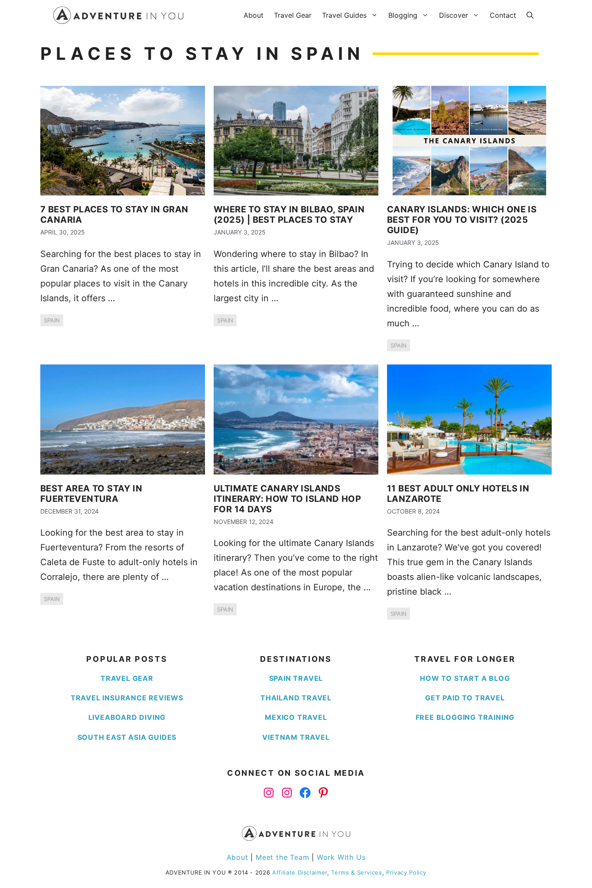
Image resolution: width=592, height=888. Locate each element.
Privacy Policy (406, 872)
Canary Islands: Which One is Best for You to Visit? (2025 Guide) (462, 219)
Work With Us (341, 857)
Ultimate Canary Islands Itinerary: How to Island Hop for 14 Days (287, 498)
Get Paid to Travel (464, 697)
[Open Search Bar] (530, 15)
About (253, 15)
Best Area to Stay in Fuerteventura (91, 493)
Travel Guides (344, 15)
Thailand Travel (296, 697)
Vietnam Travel (295, 737)
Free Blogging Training (465, 717)
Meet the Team (282, 857)
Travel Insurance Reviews (127, 697)
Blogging (402, 15)
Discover (453, 15)
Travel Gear (293, 15)
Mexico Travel (296, 717)
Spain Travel (296, 678)
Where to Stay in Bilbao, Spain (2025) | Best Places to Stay (289, 214)
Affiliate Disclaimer (299, 872)
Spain (52, 320)
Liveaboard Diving (127, 717)
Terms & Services (356, 872)
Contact (503, 15)
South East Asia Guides (127, 737)
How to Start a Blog (465, 678)
